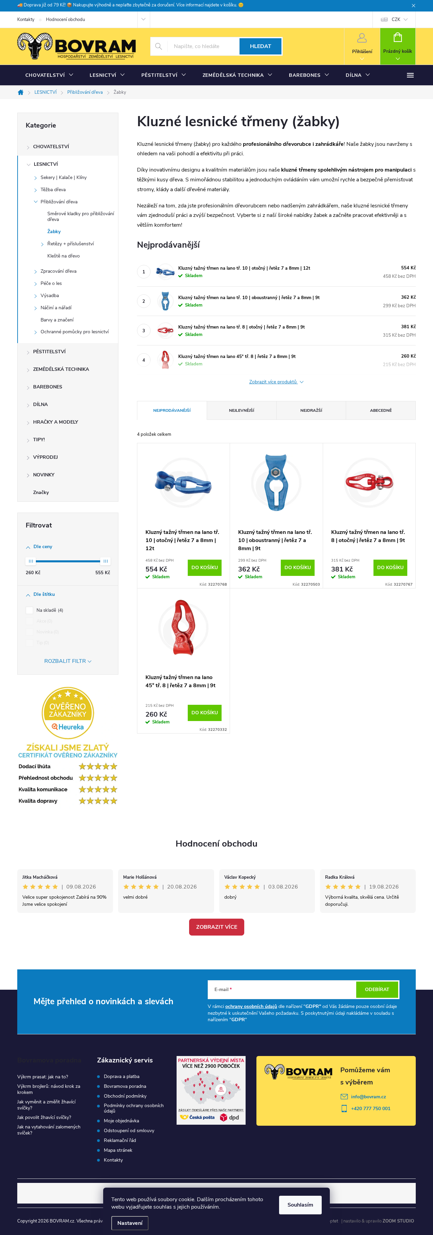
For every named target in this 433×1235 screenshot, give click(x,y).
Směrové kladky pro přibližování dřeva (80, 216)
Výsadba (50, 295)
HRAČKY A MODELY (55, 422)
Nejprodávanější (171, 410)
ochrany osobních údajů (251, 1006)
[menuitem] (49, 75)
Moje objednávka (121, 1121)
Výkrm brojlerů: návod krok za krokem (48, 1089)
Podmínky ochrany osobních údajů (134, 1108)
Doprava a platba (121, 1076)
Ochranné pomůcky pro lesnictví (75, 332)
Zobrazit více (216, 927)
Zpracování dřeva (58, 271)
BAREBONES (47, 387)
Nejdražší (311, 410)
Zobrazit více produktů (273, 382)
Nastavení (129, 1223)
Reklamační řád (120, 1140)
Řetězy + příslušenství (70, 244)
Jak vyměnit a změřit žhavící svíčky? (46, 1105)
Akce (44, 621)
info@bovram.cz (368, 1097)
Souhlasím (300, 1205)
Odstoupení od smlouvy (129, 1130)
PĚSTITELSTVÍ (49, 352)
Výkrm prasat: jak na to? (42, 1077)
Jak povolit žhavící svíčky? (44, 1117)
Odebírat (377, 989)
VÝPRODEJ (45, 457)
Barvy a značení (57, 320)
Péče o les (51, 283)
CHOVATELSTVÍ (51, 146)
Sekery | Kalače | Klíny (64, 177)
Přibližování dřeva (59, 202)
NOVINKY (43, 475)
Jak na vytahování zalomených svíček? (49, 1130)
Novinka (47, 632)
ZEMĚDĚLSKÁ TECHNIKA (61, 369)
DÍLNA (40, 404)
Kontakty (26, 20)
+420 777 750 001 (370, 1108)
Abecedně (381, 410)
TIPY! (39, 439)
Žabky (54, 231)
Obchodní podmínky (125, 1096)
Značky (41, 492)
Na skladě (49, 610)
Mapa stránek (118, 1150)
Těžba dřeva (53, 189)
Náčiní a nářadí (56, 308)
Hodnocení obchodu (65, 20)
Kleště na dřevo (63, 256)
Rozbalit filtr (65, 661)
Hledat (260, 46)
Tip (42, 643)
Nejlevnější (241, 410)
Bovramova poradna (125, 1086)
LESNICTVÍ (46, 164)
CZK (396, 20)
